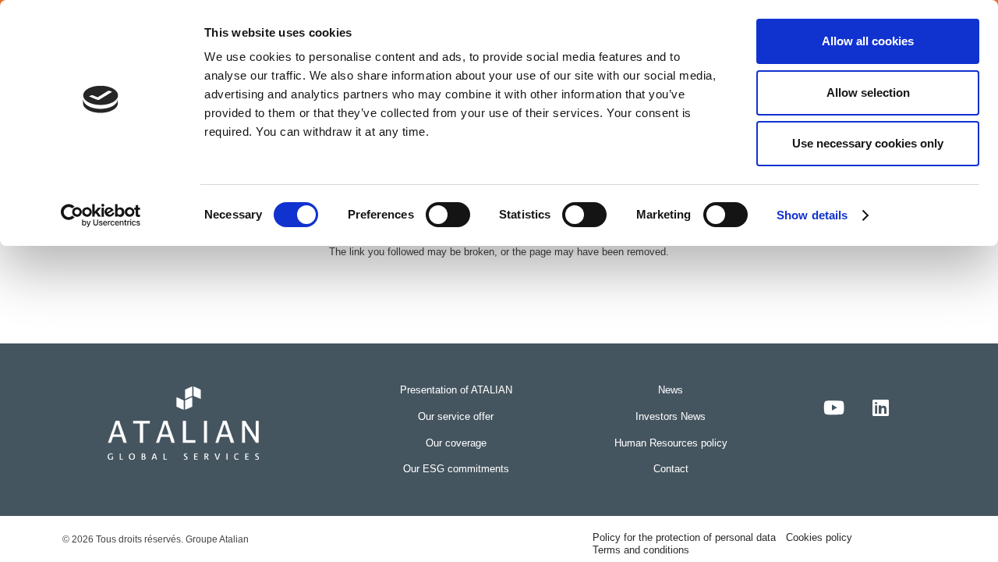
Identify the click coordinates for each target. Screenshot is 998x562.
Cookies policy (819, 537)
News (670, 390)
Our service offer (456, 416)
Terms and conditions (641, 550)
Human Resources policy (670, 443)
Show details (812, 215)
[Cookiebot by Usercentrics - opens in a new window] (101, 215)
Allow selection (868, 92)
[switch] (448, 214)
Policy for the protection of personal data (684, 537)
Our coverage (456, 443)
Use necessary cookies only (867, 143)
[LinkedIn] (881, 407)
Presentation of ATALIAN (456, 390)
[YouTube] (834, 407)
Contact (670, 469)
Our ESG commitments (456, 469)
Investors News (670, 416)
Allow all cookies (868, 41)
